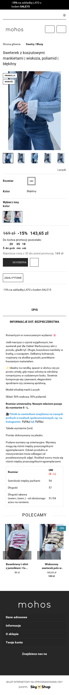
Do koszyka (19, 262)
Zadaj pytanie (13, 278)
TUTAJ (26, 421)
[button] (34, 617)
